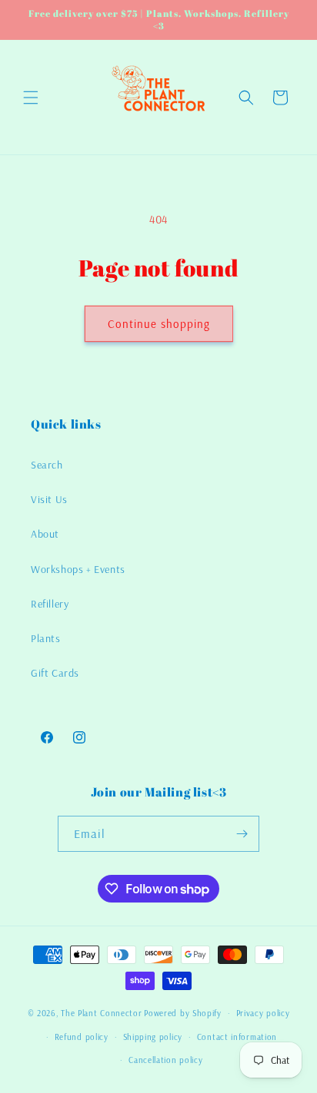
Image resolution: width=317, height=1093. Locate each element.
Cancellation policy (165, 1060)
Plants (46, 638)
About (45, 534)
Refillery (49, 604)
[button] (31, 97)
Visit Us (49, 499)
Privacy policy (263, 1013)
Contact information (237, 1037)
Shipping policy (153, 1037)
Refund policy (81, 1037)
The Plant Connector (101, 1013)
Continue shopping (159, 323)
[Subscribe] (242, 834)
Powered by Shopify (183, 1013)
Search (47, 465)
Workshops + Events (78, 569)
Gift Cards (55, 673)
